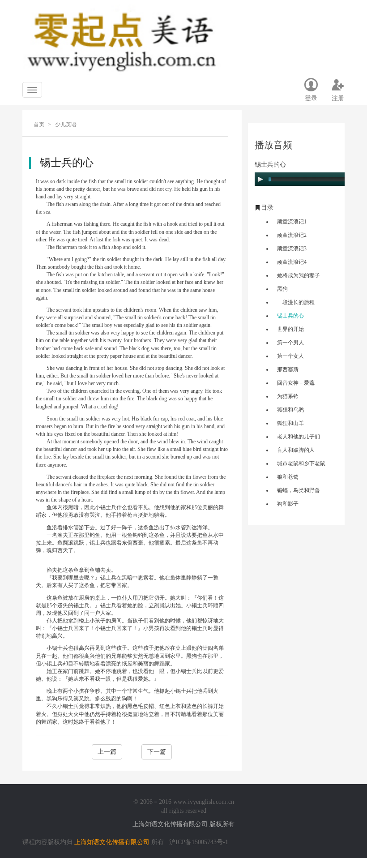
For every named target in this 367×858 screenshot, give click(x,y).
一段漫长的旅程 (296, 302)
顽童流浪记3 (292, 248)
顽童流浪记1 (292, 222)
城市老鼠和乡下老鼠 (301, 463)
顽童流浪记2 (292, 235)
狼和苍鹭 (288, 477)
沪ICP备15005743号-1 (198, 842)
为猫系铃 (288, 396)
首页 (39, 124)
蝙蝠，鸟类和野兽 (298, 490)
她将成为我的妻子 (298, 275)
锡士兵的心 (290, 316)
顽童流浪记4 (292, 262)
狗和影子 (288, 504)
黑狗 (282, 289)
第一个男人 (290, 342)
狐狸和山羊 (290, 423)
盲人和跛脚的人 (296, 450)
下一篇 (156, 751)
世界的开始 (290, 329)
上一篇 (107, 751)
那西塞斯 (288, 369)
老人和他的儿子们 (298, 436)
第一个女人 (290, 356)
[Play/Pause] (260, 179)
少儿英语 (66, 124)
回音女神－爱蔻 (296, 383)
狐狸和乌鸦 (290, 410)
